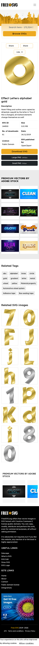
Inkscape (5, 553)
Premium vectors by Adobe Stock (15, 179)
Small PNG (19, 163)
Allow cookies (26, 643)
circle (32, 273)
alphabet (14, 273)
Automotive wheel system (13, 288)
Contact (4, 582)
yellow (14, 283)
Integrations (6, 588)
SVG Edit (5, 559)
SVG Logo (5, 565)
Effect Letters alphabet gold (10, 321)
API (5, 631)
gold (5, 278)
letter (24, 278)
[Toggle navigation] (35, 5)
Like (19, 52)
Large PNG (19, 157)
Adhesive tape (9, 293)
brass (23, 273)
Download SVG (19, 151)
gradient (14, 278)
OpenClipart (26, 145)
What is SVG (6, 556)
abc (4, 273)
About (3, 579)
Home (3, 576)
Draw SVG (5, 562)
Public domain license (10, 585)
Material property (28, 283)
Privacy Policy (30, 631)
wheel (5, 283)
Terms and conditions (16, 631)
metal (32, 278)
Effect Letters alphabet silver (29, 378)
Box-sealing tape (26, 293)
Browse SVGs (19, 33)
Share (11, 46)
